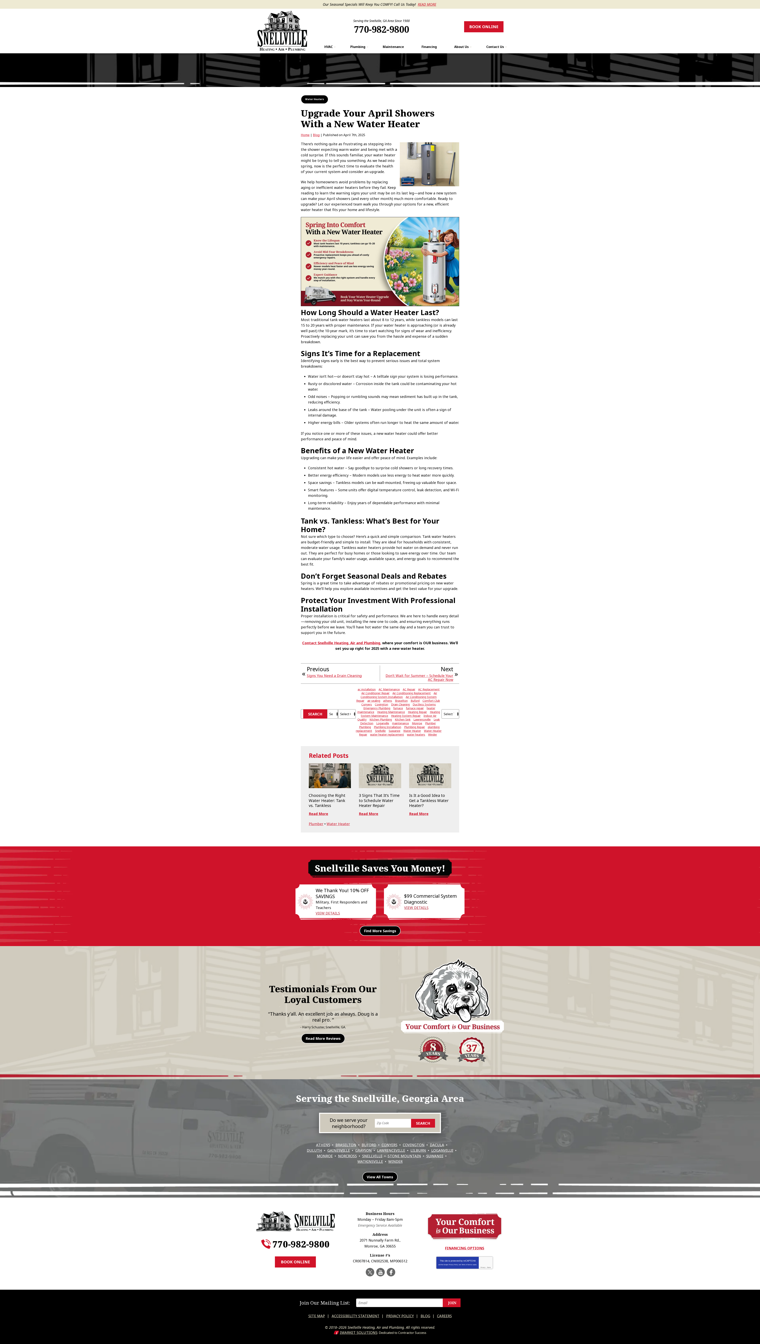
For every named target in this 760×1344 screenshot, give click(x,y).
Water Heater (412, 731)
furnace (398, 708)
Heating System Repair (406, 716)
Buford (415, 701)
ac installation (367, 689)
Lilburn (418, 1150)
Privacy (483, 1267)
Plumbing (365, 727)
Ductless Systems (424, 704)
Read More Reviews (323, 1038)
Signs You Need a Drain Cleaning (334, 676)
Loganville (382, 723)
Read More (427, 4)
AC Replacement (429, 689)
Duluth (314, 1150)
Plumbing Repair (414, 727)
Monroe (417, 723)
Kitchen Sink (402, 719)
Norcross (347, 1156)
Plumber (430, 723)
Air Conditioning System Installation (399, 695)
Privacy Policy (453, 1264)
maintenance (400, 723)
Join (452, 1302)
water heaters (416, 734)
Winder (432, 734)
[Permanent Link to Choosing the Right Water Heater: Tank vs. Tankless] (330, 775)
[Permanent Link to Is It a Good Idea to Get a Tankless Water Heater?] (430, 775)
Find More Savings (380, 930)
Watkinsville (370, 1161)
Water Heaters (314, 99)
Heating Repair (417, 712)
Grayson (363, 1150)
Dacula (437, 1144)
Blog (316, 135)
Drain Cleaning (400, 704)
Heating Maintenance (391, 712)
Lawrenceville (422, 719)
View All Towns (380, 1177)
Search (315, 714)
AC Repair (409, 689)
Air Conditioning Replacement (411, 693)
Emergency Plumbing (376, 708)
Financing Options (464, 1248)
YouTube (380, 1272)
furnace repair (415, 708)
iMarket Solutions (358, 1332)
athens (387, 701)
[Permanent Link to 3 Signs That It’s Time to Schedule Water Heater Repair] (380, 775)
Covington (381, 704)
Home (305, 135)
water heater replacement (387, 734)
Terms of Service (467, 1264)
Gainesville (338, 1150)
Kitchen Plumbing (381, 719)
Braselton (401, 701)
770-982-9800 (381, 29)
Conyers (366, 704)
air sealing (373, 701)
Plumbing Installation (387, 727)
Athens (323, 1144)
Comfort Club (431, 701)
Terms (489, 1267)
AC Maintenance (389, 689)
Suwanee (394, 731)
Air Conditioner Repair (375, 693)
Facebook (391, 1272)
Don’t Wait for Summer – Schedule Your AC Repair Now (419, 678)
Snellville (380, 731)
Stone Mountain (404, 1156)
